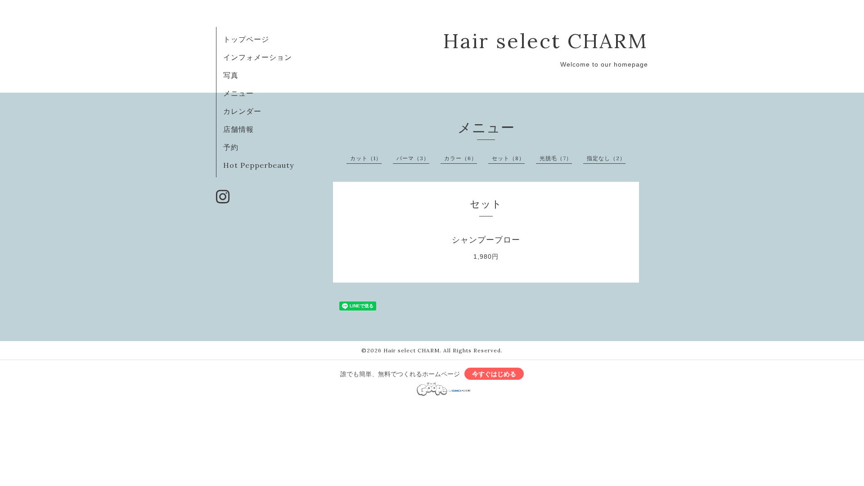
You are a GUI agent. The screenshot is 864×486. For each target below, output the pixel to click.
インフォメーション (257, 57)
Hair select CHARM (545, 41)
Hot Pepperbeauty (258, 165)
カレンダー (242, 111)
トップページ (246, 39)
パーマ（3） (412, 158)
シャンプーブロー (486, 239)
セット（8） (508, 158)
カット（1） (366, 158)
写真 (230, 75)
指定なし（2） (606, 158)
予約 (230, 147)
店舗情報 (238, 129)
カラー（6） (460, 158)
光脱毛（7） (556, 158)
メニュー (238, 93)
